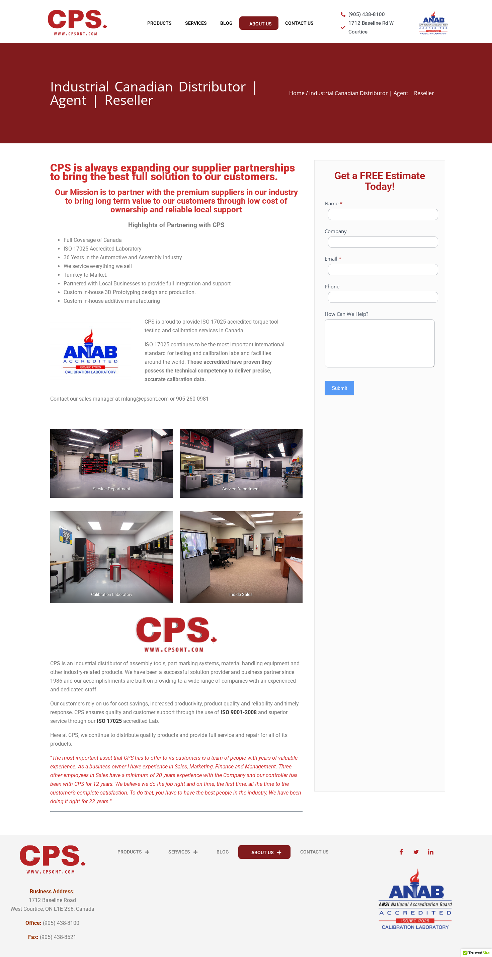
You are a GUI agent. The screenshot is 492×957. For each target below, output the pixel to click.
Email (333, 258)
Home (297, 93)
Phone (332, 286)
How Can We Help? (346, 314)
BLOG (226, 23)
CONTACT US (299, 23)
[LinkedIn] (431, 852)
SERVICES (196, 23)
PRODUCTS (159, 23)
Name (333, 203)
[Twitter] (416, 852)
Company (336, 231)
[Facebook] (401, 852)
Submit (339, 388)
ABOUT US (260, 23)
